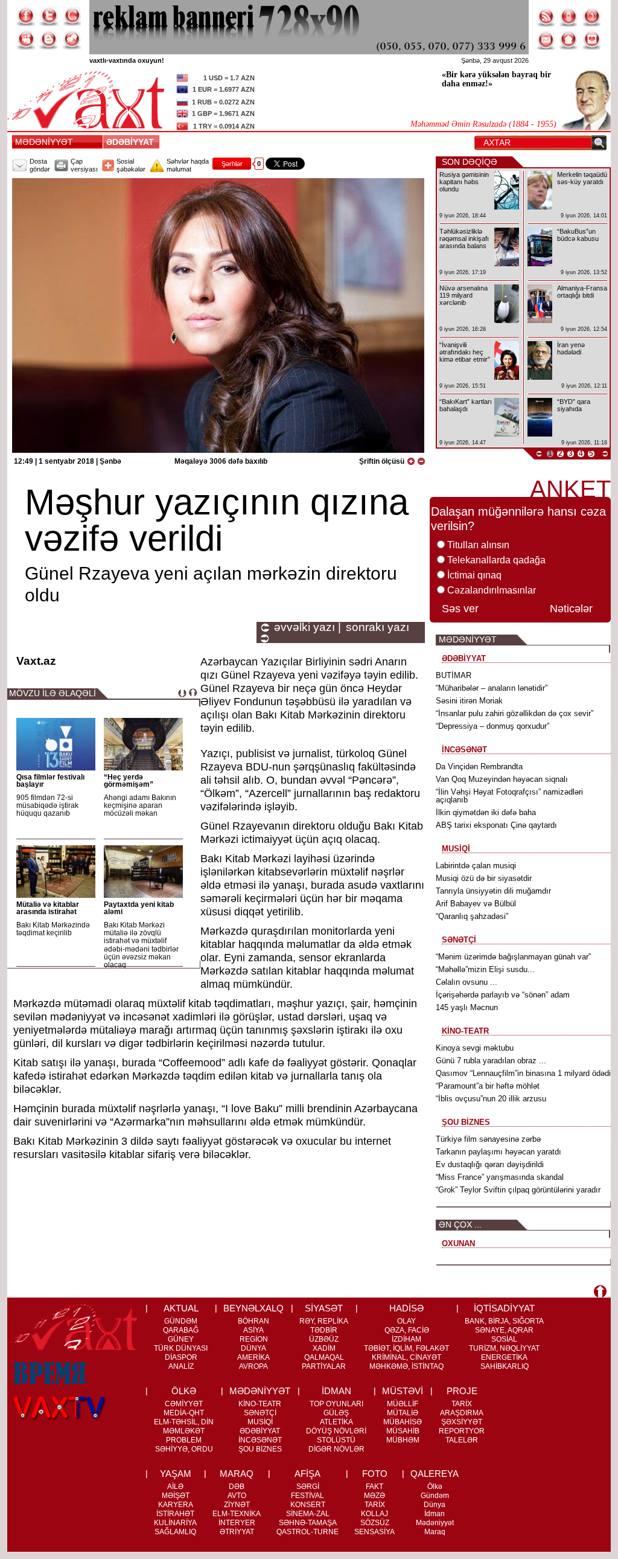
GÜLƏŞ (336, 1413)
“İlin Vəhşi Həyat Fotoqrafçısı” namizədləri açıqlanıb (509, 795)
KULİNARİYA (175, 1523)
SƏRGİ (307, 1486)
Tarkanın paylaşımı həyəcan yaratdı (498, 1151)
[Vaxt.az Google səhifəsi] (71, 16)
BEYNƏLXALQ (253, 1308)
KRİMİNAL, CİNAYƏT (406, 1357)
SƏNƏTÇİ (260, 1413)
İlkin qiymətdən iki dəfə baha (486, 812)
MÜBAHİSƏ (402, 1422)
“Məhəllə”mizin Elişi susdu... (485, 969)
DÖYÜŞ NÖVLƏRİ (336, 1431)
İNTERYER (236, 1523)
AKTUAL (181, 1308)
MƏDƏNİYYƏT (44, 142)
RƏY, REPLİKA (323, 1321)
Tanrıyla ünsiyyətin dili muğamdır (493, 890)
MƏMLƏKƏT (184, 1431)
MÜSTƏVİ (402, 1390)
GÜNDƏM (180, 1321)
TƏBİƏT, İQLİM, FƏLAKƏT (406, 1348)
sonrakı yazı (377, 627)
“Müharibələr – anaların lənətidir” (491, 688)
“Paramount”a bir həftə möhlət (488, 1085)
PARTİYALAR (324, 1366)
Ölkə (434, 1486)
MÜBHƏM (402, 1440)
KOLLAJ (374, 1513)
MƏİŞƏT (176, 1495)
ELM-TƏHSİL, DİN (184, 1422)
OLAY (406, 1321)
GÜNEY (181, 1339)
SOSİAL (504, 1339)
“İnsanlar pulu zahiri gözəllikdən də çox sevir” (514, 713)
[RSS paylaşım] (546, 16)
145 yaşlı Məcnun (467, 1007)
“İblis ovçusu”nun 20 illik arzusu (491, 1098)
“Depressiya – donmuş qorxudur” (492, 726)
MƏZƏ (374, 1495)
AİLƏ (175, 1486)
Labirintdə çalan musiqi (476, 865)
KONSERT (307, 1504)
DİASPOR (181, 1357)
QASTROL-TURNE (307, 1532)
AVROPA (253, 1366)
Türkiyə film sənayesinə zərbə (488, 1139)
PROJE (462, 1390)
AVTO (237, 1495)
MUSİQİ (260, 1422)
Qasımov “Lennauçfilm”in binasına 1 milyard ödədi (523, 1073)
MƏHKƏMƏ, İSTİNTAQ (406, 1366)
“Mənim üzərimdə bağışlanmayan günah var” (513, 956)
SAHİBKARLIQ (504, 1366)
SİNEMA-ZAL (308, 1513)
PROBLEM (184, 1440)
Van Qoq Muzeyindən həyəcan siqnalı (502, 779)
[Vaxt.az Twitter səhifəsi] (49, 16)
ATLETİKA (336, 1422)
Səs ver (460, 609)
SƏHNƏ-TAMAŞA (308, 1523)
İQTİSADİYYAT (504, 1308)
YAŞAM (175, 1473)
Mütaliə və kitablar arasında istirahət (47, 908)
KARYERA (175, 1504)
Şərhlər (232, 163)
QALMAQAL (324, 1357)
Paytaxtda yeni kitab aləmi (139, 908)
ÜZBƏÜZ (324, 1339)
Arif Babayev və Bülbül (476, 903)
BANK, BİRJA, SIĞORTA (504, 1321)
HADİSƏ (406, 1308)
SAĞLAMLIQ (175, 1532)
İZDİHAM (406, 1339)
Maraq (434, 1532)
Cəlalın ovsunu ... (466, 982)
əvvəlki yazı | (307, 627)
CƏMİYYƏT (184, 1404)
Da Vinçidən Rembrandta (479, 766)
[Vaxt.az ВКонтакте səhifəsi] (49, 40)
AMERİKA (253, 1357)
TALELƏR (461, 1440)
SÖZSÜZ (374, 1523)
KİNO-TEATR (259, 1404)
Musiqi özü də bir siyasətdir (484, 878)
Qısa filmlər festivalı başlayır (50, 781)
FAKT (374, 1486)
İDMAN (336, 1390)
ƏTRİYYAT (237, 1532)
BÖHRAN (253, 1321)
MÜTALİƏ (402, 1413)
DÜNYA (253, 1348)
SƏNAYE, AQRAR (504, 1330)
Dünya (434, 1504)
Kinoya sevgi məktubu (475, 1047)
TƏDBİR (323, 1330)
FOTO (374, 1473)
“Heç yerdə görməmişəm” (128, 781)
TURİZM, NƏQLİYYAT (504, 1348)
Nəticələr (571, 609)
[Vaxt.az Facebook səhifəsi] (26, 16)
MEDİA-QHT (184, 1413)
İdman (434, 1513)
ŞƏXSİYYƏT (461, 1422)
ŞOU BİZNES (260, 1449)
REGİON (254, 1339)
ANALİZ (181, 1366)
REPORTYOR (462, 1431)
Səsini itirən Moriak (469, 700)
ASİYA (253, 1330)
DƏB (236, 1486)
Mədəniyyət (435, 1523)
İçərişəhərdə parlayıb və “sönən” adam (503, 994)
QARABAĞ (181, 1330)
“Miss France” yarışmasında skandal (500, 1177)
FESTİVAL (307, 1495)
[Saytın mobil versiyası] (569, 16)
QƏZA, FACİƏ (406, 1330)
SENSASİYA (374, 1532)
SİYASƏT (324, 1308)
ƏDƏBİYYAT (132, 142)
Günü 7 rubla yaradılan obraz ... (491, 1060)
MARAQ (236, 1473)
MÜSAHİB (402, 1431)
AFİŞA (307, 1473)
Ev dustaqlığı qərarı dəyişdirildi (490, 1164)
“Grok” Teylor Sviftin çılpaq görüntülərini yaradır (518, 1189)
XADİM (324, 1348)
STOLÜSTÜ (336, 1440)
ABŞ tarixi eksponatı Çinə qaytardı (496, 825)
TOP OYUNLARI (336, 1404)
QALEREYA (434, 1473)
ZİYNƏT (237, 1504)
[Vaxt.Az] (592, 40)
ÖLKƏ (183, 1390)
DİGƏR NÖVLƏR (336, 1449)
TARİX (461, 1404)
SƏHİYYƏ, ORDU (184, 1449)
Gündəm (435, 1495)
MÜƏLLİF (402, 1404)
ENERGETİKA (504, 1357)
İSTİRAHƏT (175, 1513)
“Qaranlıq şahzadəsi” (472, 916)
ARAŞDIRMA (461, 1413)
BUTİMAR (453, 675)
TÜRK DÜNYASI (181, 1348)
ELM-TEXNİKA (236, 1513)
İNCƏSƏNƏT (260, 1440)
